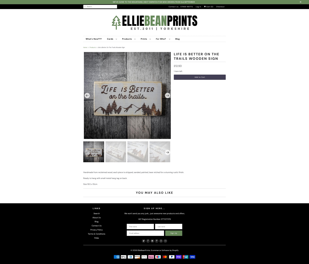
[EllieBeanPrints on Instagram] (161, 241)
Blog (177, 39)
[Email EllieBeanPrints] (165, 241)
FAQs (96, 238)
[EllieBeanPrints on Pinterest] (156, 241)
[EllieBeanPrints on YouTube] (152, 241)
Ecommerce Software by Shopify (165, 250)
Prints (144, 39)
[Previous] (87, 95)
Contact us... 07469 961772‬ (181, 7)
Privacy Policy (96, 230)
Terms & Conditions (96, 234)
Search (97, 213)
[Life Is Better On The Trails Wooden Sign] (127, 95)
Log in (198, 7)
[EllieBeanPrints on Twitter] (143, 241)
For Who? (162, 39)
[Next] (167, 95)
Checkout (220, 7)
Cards (111, 39)
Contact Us (97, 225)
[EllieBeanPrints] (154, 23)
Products (127, 39)
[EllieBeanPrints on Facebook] (148, 241)
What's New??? (94, 39)
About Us (96, 217)
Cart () (209, 7)
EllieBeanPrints (143, 250)
